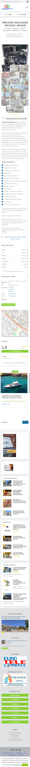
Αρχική (14, 33)
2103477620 (11, 287)
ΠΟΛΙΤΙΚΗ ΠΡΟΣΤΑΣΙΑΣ (16, 756)
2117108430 (11, 289)
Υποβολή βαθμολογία (16, 351)
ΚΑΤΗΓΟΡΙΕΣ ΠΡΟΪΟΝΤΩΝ (8, 753)
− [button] (3, 314)
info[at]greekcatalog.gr (16, 764)
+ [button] (3, 312)
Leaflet (6, 336)
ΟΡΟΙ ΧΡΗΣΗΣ (21, 755)
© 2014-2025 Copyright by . (13, 760)
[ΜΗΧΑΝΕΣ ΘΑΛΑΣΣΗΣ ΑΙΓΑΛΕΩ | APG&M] (5, 68)
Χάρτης (9, 14)
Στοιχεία (20, 33)
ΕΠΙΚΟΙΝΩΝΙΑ (19, 753)
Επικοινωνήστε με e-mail (8, 304)
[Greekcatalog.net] (7, 7)
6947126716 (11, 291)
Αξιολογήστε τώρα (7, 408)
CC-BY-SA (26, 336)
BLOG (26, 753)
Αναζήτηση (22, 14)
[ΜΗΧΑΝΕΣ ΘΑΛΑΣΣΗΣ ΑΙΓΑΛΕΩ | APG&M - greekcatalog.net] (14, 68)
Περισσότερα (4, 648)
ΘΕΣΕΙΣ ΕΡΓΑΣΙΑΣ (12, 755)
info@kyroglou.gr (12, 293)
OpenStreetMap (16, 336)
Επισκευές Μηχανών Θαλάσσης (14, 35)
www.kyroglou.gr (12, 296)
